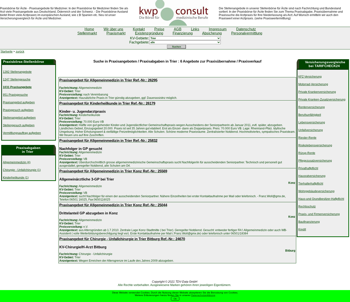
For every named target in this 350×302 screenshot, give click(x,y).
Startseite (6, 51)
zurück (20, 51)
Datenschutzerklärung (203, 295)
